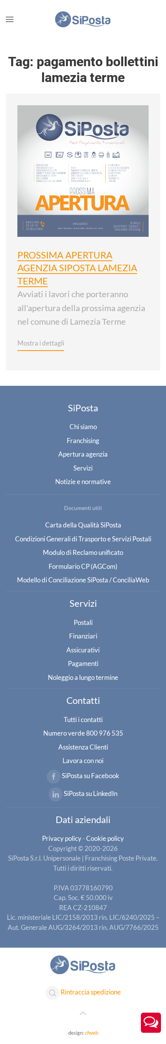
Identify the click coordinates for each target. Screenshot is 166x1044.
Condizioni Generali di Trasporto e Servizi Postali (83, 539)
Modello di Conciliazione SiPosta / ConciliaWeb (83, 580)
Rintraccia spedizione (91, 992)
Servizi (83, 468)
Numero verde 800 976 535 (83, 733)
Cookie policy (105, 838)
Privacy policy (61, 838)
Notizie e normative (83, 482)
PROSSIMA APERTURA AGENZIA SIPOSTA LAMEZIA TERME (77, 267)
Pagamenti (83, 663)
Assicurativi (83, 650)
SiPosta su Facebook (90, 776)
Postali (83, 622)
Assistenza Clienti (83, 747)
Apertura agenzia (83, 454)
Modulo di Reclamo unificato (83, 552)
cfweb (91, 1033)
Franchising (83, 440)
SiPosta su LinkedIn (90, 793)
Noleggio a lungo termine (83, 677)
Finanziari (83, 636)
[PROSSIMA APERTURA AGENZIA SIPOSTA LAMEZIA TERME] (83, 170)
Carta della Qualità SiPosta (83, 525)
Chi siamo (83, 427)
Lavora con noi (83, 760)
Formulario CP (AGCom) (83, 566)
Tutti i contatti (83, 719)
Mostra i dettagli (40, 343)
